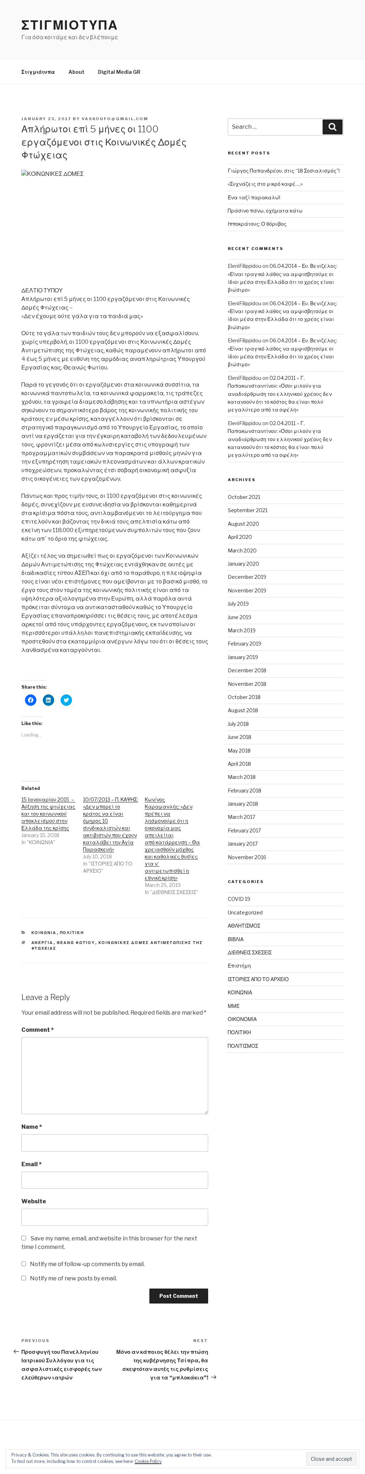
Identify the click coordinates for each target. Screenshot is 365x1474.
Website (33, 1201)
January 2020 (243, 564)
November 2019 (247, 590)
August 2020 (243, 524)
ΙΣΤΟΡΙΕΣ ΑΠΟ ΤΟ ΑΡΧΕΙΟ (258, 979)
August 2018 (243, 710)
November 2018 (247, 684)
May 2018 (239, 751)
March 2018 (242, 777)
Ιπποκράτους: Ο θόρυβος (257, 224)
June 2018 (239, 737)
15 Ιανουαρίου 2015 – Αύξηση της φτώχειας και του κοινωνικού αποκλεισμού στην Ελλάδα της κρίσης (48, 813)
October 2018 (244, 697)
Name (31, 1126)
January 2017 (243, 844)
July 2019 (238, 604)
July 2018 (238, 724)
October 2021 (244, 497)
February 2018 (244, 790)
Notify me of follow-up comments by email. (87, 1264)
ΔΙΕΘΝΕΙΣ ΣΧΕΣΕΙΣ (250, 952)
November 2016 (247, 857)
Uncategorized (245, 912)
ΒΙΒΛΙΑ (235, 939)
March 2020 (242, 550)
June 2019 (239, 617)
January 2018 (243, 804)
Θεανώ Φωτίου (76, 942)
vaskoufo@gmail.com (115, 118)
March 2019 (242, 630)
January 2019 (243, 657)
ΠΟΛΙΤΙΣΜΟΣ (243, 1046)
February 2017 (244, 830)
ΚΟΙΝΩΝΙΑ (44, 932)
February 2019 (244, 644)
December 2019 (247, 577)
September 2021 (247, 510)
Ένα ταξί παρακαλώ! (254, 197)
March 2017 (241, 817)
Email (31, 1164)
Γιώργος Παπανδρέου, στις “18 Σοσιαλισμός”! (284, 171)
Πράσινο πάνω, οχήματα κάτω (265, 211)
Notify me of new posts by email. (73, 1278)
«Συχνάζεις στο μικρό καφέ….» (265, 184)
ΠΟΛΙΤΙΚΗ (72, 932)
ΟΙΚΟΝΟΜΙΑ (242, 1019)
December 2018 (247, 670)
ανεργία (42, 942)
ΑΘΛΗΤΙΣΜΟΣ (244, 926)
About (76, 72)
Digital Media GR (119, 72)
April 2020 (240, 537)
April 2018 (239, 764)
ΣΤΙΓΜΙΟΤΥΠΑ (69, 25)
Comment (37, 1029)
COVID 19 (239, 899)
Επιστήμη (239, 966)
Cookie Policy (148, 1461)
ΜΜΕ (234, 1006)
